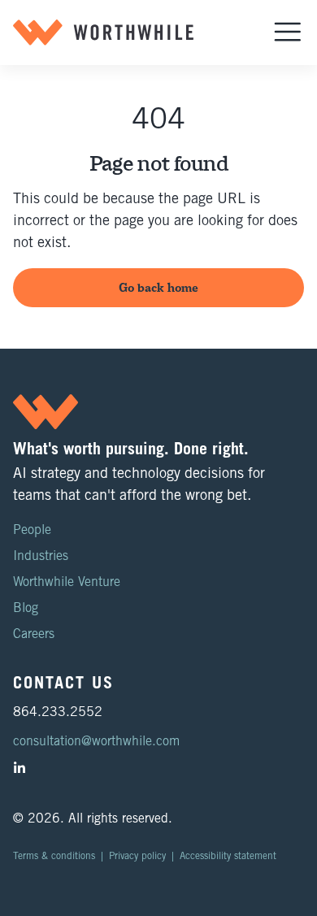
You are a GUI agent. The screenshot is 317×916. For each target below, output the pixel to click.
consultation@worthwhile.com (96, 742)
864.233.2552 (57, 712)
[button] (287, 33)
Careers (33, 634)
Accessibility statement (228, 857)
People (32, 530)
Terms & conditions (54, 857)
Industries (40, 556)
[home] (103, 33)
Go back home (158, 287)
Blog (25, 608)
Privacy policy (137, 857)
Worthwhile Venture (66, 582)
